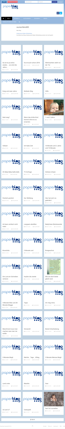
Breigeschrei (49, 250)
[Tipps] (32, 293)
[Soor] (54, 373)
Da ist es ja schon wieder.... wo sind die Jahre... (10, 65)
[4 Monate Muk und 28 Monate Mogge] (11, 293)
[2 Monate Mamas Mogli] (54, 347)
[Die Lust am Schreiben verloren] (11, 267)
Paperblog (2, 426)
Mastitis (26, 383)
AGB (64, 426)
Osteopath (27, 410)
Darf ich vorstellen (51, 408)
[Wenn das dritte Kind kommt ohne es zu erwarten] (32, 107)
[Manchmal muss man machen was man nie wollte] (11, 319)
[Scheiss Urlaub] (54, 162)
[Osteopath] (32, 400)
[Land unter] (11, 373)
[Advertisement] (29, 13)
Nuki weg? (6, 117)
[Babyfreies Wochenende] (54, 214)
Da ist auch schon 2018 (32, 63)
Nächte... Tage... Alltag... (32, 357)
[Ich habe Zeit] (32, 136)
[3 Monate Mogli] (11, 347)
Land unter (6, 383)
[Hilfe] (54, 81)
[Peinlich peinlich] (11, 188)
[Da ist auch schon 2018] (32, 53)
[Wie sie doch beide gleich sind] (54, 267)
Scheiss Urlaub (50, 172)
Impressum (55, 426)
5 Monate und (28, 250)
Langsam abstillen (30, 224)
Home (4, 1)
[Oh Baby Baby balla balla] (11, 162)
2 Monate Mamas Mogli (53, 357)
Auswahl (16, 18)
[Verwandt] (32, 319)
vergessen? (60, 1)
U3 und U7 (6, 410)
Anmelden (54, 1)
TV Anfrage (28, 172)
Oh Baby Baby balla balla (11, 172)
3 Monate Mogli (8, 357)
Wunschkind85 (15, 69)
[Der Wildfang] (32, 188)
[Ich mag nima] (54, 293)
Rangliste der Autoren (9, 22)
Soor (46, 383)
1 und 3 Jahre (50, 117)
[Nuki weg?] (11, 107)
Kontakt (44, 426)
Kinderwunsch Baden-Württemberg (24, 33)
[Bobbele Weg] (32, 81)
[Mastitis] (32, 373)
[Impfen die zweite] (32, 267)
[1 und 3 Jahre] (54, 107)
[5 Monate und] (32, 240)
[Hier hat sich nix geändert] (54, 188)
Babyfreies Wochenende (53, 224)
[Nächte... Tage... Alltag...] (32, 347)
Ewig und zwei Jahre (10, 91)
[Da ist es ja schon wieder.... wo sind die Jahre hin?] (11, 53)
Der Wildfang (28, 198)
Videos (45, 18)
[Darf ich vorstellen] (54, 399)
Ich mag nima (50, 303)
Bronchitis (6, 250)
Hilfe (46, 91)
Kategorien (26, 18)
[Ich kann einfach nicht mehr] (11, 214)
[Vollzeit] (11, 136)
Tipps (26, 303)
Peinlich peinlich (8, 198)
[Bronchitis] (11, 240)
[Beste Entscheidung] (54, 319)
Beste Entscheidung (52, 329)
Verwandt (27, 329)
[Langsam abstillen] (32, 214)
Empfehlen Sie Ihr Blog (12, 1)
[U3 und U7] (11, 400)
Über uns (50, 426)
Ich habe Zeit (28, 146)
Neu (8, 18)
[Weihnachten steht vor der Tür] (54, 53)
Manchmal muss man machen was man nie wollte (10, 331)
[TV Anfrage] (32, 162)
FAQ (60, 426)
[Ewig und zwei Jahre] (11, 81)
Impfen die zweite (30, 276)
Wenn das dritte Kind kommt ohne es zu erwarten (31, 119)
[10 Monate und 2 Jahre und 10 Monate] (54, 136)
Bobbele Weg (28, 91)
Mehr (33, 419)
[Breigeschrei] (54, 240)
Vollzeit (5, 146)
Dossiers (36, 18)
